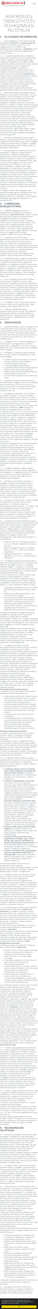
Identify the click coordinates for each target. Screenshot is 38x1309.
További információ (23, 1303)
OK (19, 1306)
